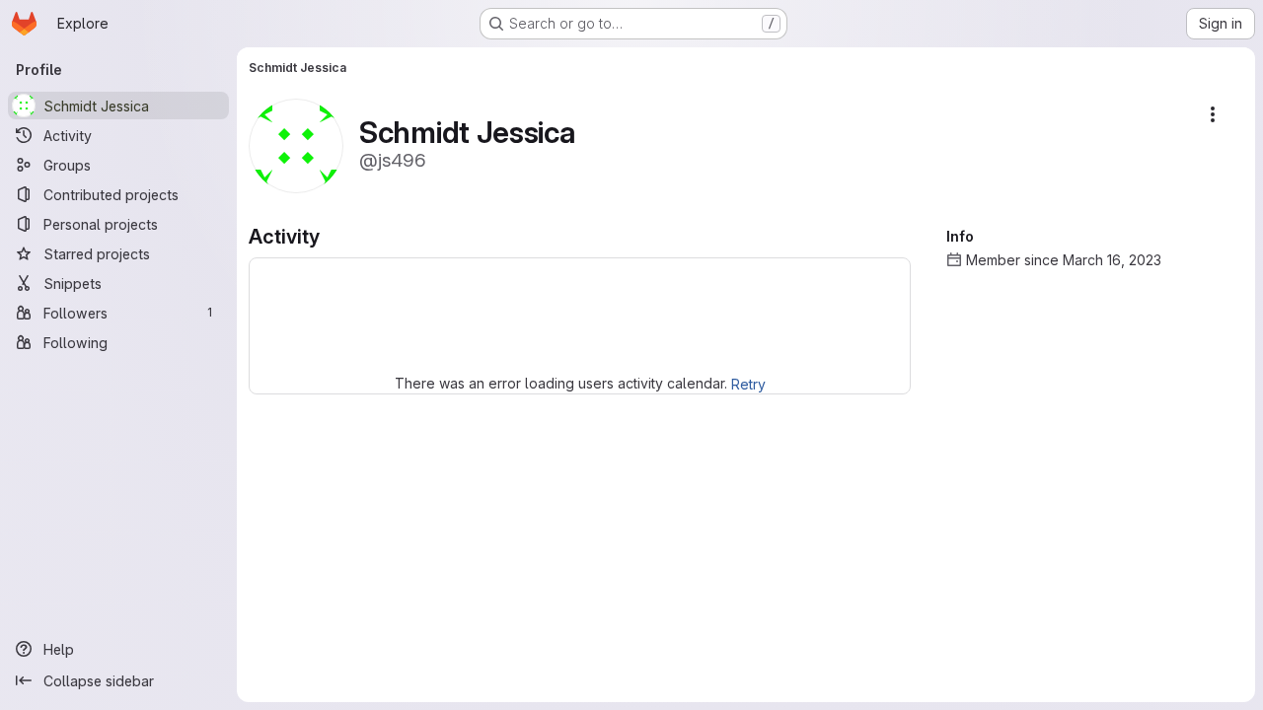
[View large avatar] (296, 144)
